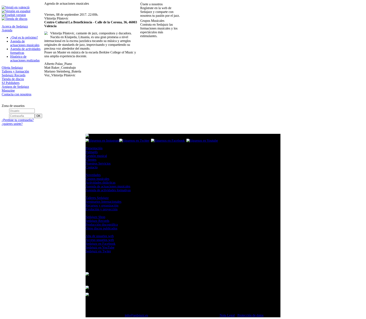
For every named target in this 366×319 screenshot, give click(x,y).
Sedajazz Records (13, 75)
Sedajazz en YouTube (100, 247)
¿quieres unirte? (12, 124)
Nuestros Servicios (98, 163)
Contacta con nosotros (16, 94)
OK (38, 116)
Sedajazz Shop (95, 217)
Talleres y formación (15, 71)
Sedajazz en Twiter (98, 251)
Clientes (91, 159)
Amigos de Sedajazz (15, 86)
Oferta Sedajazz (12, 67)
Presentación (94, 148)
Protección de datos (250, 315)
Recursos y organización (102, 205)
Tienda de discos (13, 79)
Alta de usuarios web (100, 236)
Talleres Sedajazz (97, 198)
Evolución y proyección (102, 209)
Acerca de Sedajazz (15, 26)
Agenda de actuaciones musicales (24, 43)
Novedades (93, 175)
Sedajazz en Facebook (100, 243)
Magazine (8, 90)
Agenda (7, 30)
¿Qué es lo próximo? (24, 37)
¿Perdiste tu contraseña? (18, 120)
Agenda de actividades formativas (108, 190)
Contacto (92, 167)
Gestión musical (96, 156)
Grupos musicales (97, 178)
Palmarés (92, 152)
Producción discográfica (102, 224)
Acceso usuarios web (100, 240)
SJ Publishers (10, 83)
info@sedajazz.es (136, 315)
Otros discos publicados (101, 228)
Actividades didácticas (100, 182)
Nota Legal (227, 315)
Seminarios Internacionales (103, 201)
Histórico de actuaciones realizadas (25, 58)
